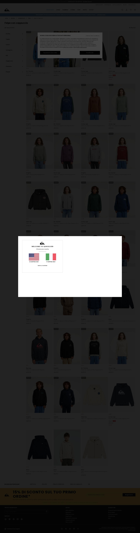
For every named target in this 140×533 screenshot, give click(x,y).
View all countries (42, 265)
